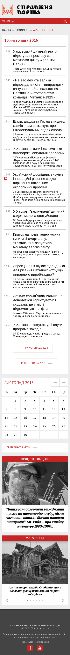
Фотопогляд (35, 538)
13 (63, 409)
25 (44, 426)
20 (63, 418)
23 (25, 426)
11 (44, 409)
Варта (6, 30)
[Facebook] (30, 648)
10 (35, 409)
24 (35, 426)
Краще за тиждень (35, 459)
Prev (7, 600)
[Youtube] (40, 648)
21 (6, 426)
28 (6, 435)
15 (16, 418)
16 (25, 418)
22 (16, 426)
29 (16, 435)
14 (6, 418)
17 (35, 418)
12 (54, 409)
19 (54, 418)
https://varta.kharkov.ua (27, 11)
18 (44, 418)
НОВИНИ (22, 30)
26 (54, 426)
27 (63, 426)
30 (25, 435)
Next (63, 600)
